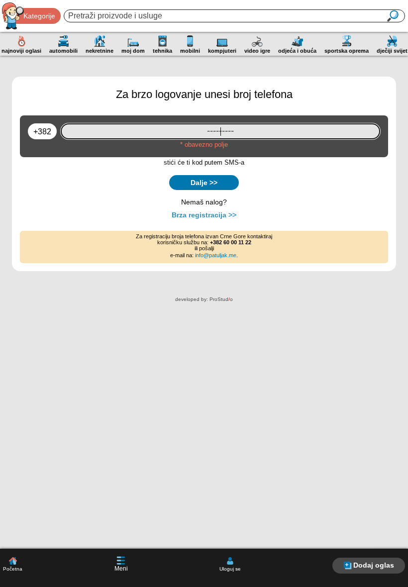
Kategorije (39, 16)
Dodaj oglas (373, 565)
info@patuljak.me (215, 255)
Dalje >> (204, 183)
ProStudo (221, 299)
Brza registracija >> (204, 215)
